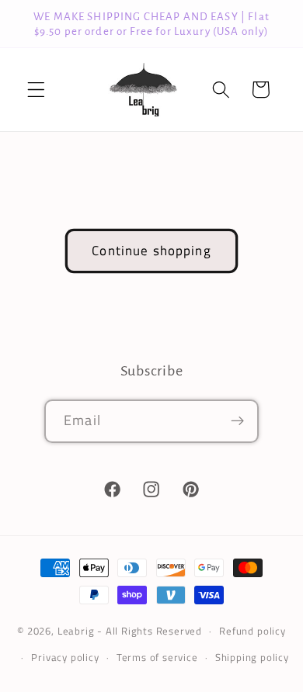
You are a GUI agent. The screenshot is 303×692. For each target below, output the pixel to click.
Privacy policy (65, 657)
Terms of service (157, 657)
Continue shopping (151, 250)
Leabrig (76, 631)
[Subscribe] (237, 421)
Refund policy (252, 631)
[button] (36, 89)
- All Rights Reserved (149, 631)
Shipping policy (252, 657)
